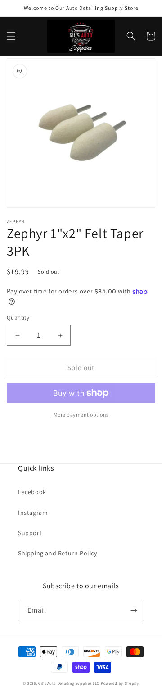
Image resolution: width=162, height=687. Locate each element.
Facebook (32, 492)
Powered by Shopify (120, 683)
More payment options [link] (81, 414)
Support (30, 533)
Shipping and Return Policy (57, 553)
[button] (11, 36)
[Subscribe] (134, 610)
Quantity (18, 317)
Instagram (33, 512)
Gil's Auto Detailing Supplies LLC (68, 683)
